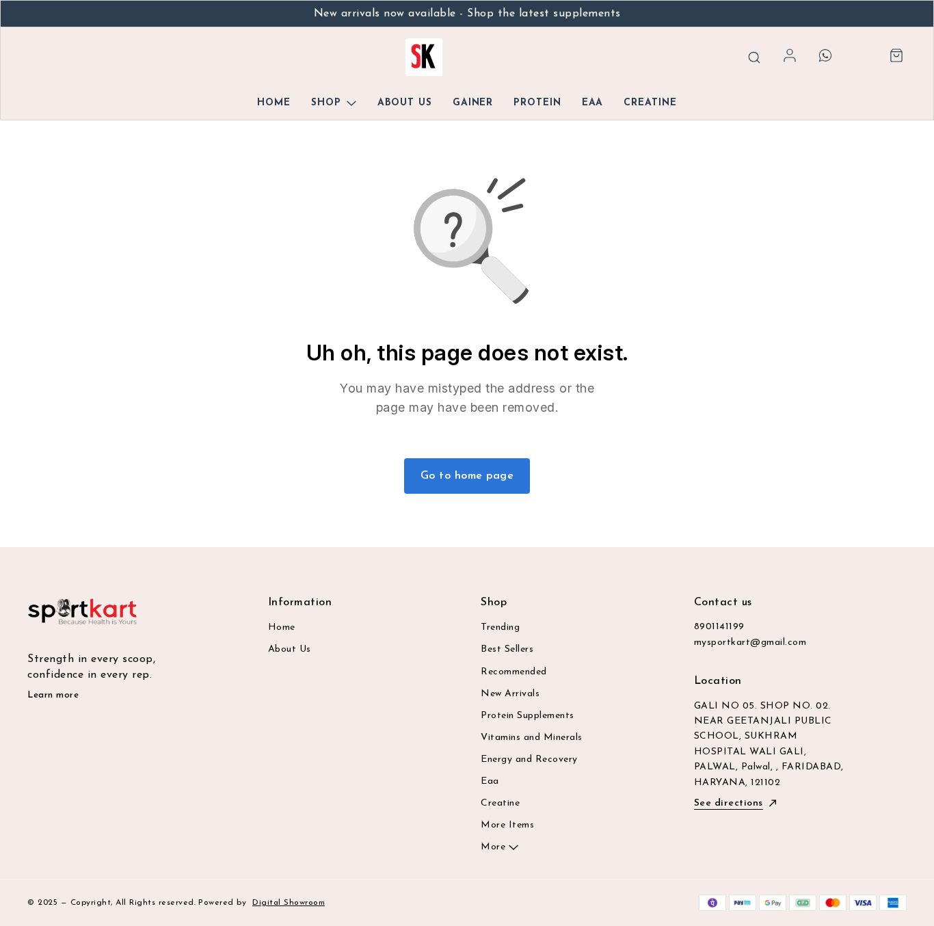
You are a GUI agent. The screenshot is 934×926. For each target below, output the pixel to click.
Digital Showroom (288, 903)
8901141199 (719, 627)
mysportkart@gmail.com (750, 642)
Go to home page (467, 476)
